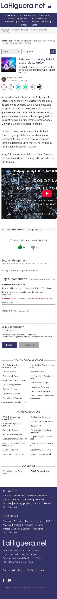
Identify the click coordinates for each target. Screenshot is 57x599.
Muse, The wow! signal (41, 454)
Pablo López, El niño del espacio (12, 472)
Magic (38, 123)
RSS (31, 561)
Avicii (38, 131)
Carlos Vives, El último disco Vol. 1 (42, 444)
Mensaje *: (15, 310)
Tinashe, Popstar (10, 389)
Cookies (39, 558)
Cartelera (18, 521)
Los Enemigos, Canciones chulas (41, 377)
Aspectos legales (29, 554)
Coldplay (21, 104)
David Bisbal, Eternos (12, 384)
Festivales (23, 21)
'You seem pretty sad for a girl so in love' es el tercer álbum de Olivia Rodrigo (28, 41)
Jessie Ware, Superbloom (42, 421)
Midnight (6, 123)
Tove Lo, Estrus (9, 371)
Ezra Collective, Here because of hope (11, 366)
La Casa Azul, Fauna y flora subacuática (42, 396)
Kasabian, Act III (37, 371)
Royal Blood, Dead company (15, 380)
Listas (34, 24)
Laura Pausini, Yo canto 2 (13, 454)
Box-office (38, 528)
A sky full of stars (10, 154)
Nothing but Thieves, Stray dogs (42, 366)
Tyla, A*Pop (36, 425)
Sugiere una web (11, 554)
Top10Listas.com (35, 570)
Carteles (26, 528)
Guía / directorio (10, 507)
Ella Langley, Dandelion (41, 417)
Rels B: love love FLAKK (13, 434)
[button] (49, 6)
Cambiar (28, 558)
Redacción (19, 550)
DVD (48, 521)
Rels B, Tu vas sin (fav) (40, 471)
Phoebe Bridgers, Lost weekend (11, 424)
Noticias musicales (27, 15)
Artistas (45, 21)
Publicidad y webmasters (14, 561)
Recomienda (33, 550)
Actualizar (42, 263)
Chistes (21, 570)
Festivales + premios (33, 525)
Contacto (7, 550)
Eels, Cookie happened (41, 391)
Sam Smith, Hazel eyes (41, 449)
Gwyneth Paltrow (26, 146)
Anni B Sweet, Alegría (40, 382)
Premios (35, 21)
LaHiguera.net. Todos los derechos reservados (25, 587)
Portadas (24, 24)
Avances (7, 525)
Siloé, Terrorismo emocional (15, 438)
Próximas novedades (17, 18)
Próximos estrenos (34, 521)
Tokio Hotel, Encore (11, 376)
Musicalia (5, 30)
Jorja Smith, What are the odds (41, 437)
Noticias (14, 30)
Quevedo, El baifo (10, 430)
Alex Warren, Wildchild (12, 398)
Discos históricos (39, 18)
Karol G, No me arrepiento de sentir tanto (13, 444)
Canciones (10, 21)
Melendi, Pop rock (11, 449)
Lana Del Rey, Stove (11, 393)
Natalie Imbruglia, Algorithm (14, 402)
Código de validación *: (13, 327)
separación (7, 146)
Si (24, 247)
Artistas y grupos (22, 503)
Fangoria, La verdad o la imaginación (40, 431)
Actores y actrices (11, 528)
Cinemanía (10, 516)
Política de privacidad (13, 558)
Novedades (44, 15)
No (37, 247)
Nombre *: (7, 302)
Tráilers (17, 525)
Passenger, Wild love (40, 387)
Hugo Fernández (14, 77)
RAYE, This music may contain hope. (11, 418)
